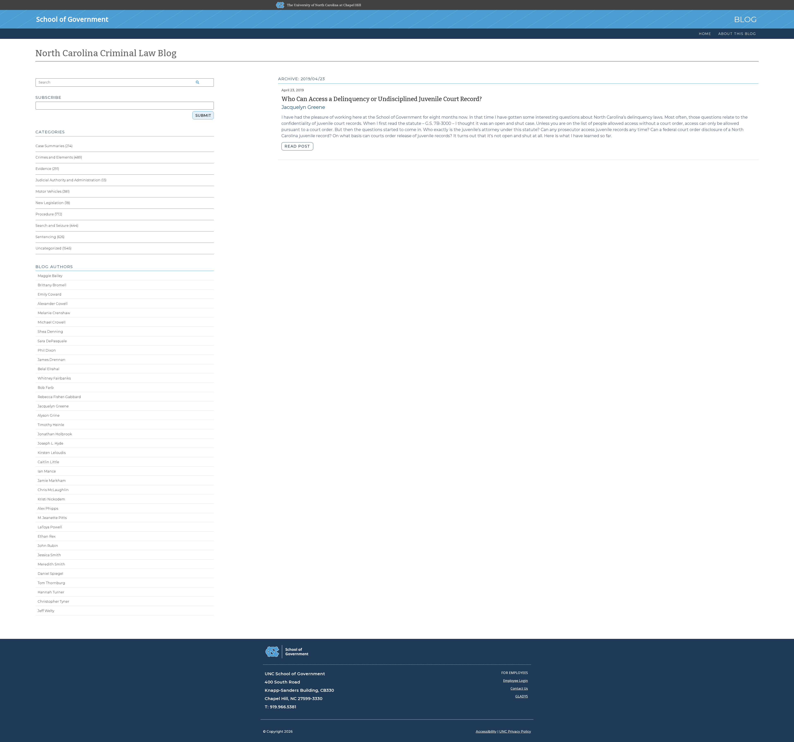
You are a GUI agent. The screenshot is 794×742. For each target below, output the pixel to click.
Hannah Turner (51, 592)
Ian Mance (47, 471)
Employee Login (515, 680)
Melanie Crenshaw (54, 313)
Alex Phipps (48, 509)
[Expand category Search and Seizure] (210, 225)
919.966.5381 (283, 706)
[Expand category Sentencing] (210, 237)
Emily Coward (49, 294)
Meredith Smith (51, 564)
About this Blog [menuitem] (737, 34)
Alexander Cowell (53, 304)
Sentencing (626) (50, 237)
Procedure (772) (49, 214)
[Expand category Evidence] (210, 168)
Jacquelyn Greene (303, 107)
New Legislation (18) (53, 203)
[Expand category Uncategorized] (210, 248)
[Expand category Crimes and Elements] (210, 157)
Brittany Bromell (52, 285)
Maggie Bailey (50, 276)
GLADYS (521, 696)
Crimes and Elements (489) (59, 157)
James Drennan (51, 360)
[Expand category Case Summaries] (210, 146)
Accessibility (486, 732)
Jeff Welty (46, 611)
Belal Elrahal (48, 369)
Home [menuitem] (705, 34)
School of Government (72, 19)
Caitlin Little (48, 462)
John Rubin (48, 546)
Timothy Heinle (51, 425)
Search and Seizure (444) (57, 226)
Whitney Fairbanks (54, 378)
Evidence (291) (47, 169)
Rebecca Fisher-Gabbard (59, 397)
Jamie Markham (52, 481)
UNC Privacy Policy (515, 732)
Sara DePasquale (52, 341)
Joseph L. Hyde (50, 443)
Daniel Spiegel (50, 574)
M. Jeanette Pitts (52, 518)
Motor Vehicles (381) (53, 191)
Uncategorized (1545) (54, 248)
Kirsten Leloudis (52, 453)
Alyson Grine (49, 416)
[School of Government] (286, 651)
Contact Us (519, 688)
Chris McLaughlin (53, 490)
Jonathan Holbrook (55, 434)
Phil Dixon (47, 350)
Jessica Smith (49, 555)
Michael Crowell (52, 322)
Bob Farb (46, 388)
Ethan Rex (46, 536)
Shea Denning (50, 332)
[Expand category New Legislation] (210, 203)
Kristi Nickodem (51, 499)
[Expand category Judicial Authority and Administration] (210, 180)
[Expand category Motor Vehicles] (210, 191)
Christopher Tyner (53, 602)
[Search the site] (196, 82)
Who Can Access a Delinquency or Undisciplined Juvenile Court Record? (381, 99)
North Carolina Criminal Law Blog (106, 53)
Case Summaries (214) (54, 146)
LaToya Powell (50, 527)
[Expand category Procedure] (210, 214)
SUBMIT (203, 115)
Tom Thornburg (51, 583)
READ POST (297, 146)
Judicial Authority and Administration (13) (71, 180)
